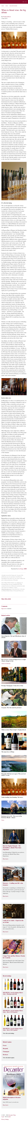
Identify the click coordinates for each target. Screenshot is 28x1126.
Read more (5, 859)
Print (21, 601)
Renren (13, 601)
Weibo (2, 601)
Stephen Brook (7, 16)
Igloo (9, 1116)
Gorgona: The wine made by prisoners (11, 707)
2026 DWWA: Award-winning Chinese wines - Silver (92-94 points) (13, 1011)
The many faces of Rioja (7, 752)
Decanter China (14, 2)
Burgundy (5, 1048)
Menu (2, 1)
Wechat (5, 601)
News (7, 5)
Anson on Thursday (5, 663)
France (5, 1045)
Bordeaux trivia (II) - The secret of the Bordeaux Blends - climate (11, 816)
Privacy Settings (5, 1119)
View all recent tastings (8, 1033)
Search (5, 1)
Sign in (3, 608)
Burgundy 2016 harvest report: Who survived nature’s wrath (13, 774)
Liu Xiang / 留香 (22, 569)
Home (2, 5)
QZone (10, 601)
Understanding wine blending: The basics (12, 797)
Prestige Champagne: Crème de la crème (12, 685)
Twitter (16, 601)
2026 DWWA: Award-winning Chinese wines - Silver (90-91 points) (13, 1029)
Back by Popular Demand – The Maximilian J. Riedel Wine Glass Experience (12, 847)
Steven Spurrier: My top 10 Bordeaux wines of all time (13, 636)
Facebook (18, 601)
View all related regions (8, 1057)
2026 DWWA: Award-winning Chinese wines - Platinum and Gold (13, 993)
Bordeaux (5, 1054)
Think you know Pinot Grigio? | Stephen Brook (13, 730)
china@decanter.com (6, 589)
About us (19, 583)
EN (23, 1)
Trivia (2, 820)
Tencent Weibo (7, 601)
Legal (2, 1116)
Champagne (6, 1051)
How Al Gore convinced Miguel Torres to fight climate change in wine (13, 660)
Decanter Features (13, 5)
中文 (26, 1)
